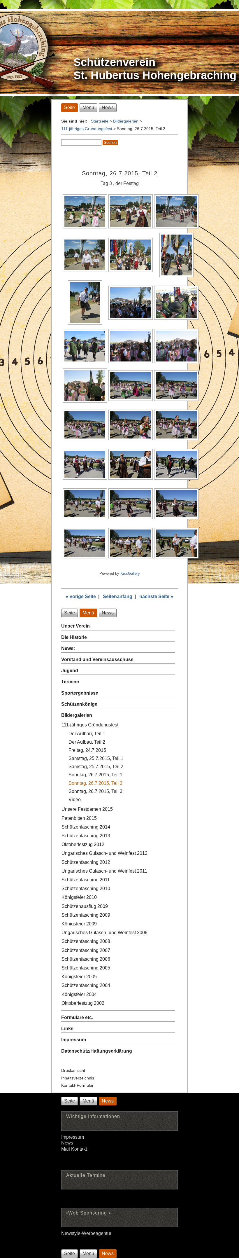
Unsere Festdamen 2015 (87, 809)
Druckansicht (73, 1070)
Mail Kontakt (74, 1149)
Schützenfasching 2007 (85, 950)
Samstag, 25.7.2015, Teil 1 (95, 758)
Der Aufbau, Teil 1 (86, 733)
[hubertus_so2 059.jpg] (176, 399)
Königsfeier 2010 (79, 897)
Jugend (69, 670)
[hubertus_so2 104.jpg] (176, 517)
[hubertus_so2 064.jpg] (130, 438)
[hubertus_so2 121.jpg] (176, 556)
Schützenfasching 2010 (85, 888)
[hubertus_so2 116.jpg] (130, 556)
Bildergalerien (125, 121)
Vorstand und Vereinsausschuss (97, 659)
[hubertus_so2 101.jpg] (130, 517)
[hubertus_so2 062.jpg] (85, 438)
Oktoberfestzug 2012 (82, 844)
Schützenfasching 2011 (85, 879)
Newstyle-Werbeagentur (86, 1233)
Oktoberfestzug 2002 (82, 1003)
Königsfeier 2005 (79, 976)
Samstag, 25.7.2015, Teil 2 (95, 766)
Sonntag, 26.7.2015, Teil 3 (95, 791)
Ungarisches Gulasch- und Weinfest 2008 (104, 932)
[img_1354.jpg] (176, 361)
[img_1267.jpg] (85, 270)
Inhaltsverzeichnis (77, 1078)
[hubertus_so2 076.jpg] (85, 478)
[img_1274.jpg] (130, 270)
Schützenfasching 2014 (85, 826)
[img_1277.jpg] (176, 275)
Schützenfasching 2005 (85, 967)
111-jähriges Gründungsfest (86, 128)
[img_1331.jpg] (85, 323)
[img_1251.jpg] (130, 226)
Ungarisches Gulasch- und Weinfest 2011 (104, 871)
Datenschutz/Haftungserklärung (96, 1051)
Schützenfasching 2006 (85, 959)
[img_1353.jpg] (130, 361)
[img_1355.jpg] (85, 401)
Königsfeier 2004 (79, 994)
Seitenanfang (117, 596)
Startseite (99, 121)
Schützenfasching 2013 (85, 835)
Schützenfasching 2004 (85, 985)
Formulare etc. (77, 1017)
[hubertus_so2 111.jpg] (85, 556)
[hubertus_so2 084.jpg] (176, 478)
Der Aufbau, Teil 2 (86, 742)
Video (74, 799)
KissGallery (130, 573)
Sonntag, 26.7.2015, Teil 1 (95, 774)
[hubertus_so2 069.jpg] (176, 438)
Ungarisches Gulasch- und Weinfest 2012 (104, 853)
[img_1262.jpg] (176, 226)
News (67, 1142)
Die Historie (74, 637)
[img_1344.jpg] (85, 361)
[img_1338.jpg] (176, 318)
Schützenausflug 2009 (84, 906)
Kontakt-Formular (77, 1085)
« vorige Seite (81, 596)
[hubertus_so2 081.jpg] (130, 478)
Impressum (73, 1039)
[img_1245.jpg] (85, 226)
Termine (70, 681)
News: (68, 648)
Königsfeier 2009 (79, 923)
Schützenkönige (79, 704)
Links (67, 1028)
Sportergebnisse (79, 693)
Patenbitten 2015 (79, 818)
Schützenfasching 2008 (85, 941)
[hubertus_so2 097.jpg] (85, 517)
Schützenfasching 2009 (85, 915)
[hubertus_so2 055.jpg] (130, 399)
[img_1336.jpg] (130, 318)
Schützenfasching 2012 (85, 862)
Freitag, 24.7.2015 (87, 750)
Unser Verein (75, 625)
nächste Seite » (156, 596)
